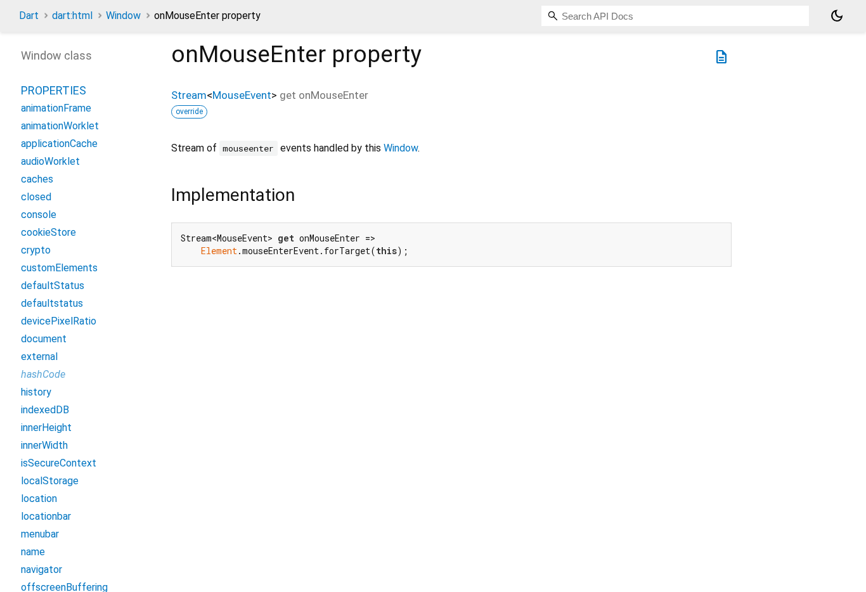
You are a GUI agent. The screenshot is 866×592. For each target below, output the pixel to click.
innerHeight (46, 427)
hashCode (43, 374)
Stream (189, 95)
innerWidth (44, 445)
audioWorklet (50, 161)
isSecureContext (58, 463)
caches (37, 179)
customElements (59, 268)
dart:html (72, 16)
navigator (41, 569)
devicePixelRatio (58, 321)
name (33, 552)
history (36, 392)
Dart (29, 16)
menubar (40, 534)
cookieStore (48, 232)
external (39, 357)
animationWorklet (60, 126)
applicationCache (59, 144)
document (44, 339)
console (38, 215)
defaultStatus (52, 286)
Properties (53, 90)
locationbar (46, 516)
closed (36, 197)
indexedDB (45, 410)
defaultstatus (52, 303)
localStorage (50, 481)
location (39, 498)
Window (123, 16)
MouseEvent (241, 95)
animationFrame (56, 108)
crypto (36, 250)
